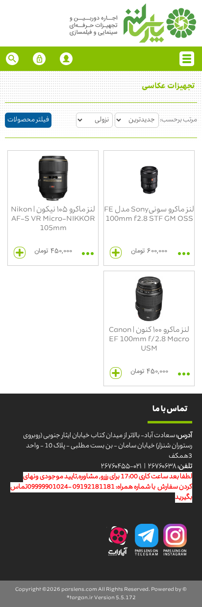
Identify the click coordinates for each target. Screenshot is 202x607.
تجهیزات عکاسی (168, 87)
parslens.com (79, 589)
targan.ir (81, 598)
